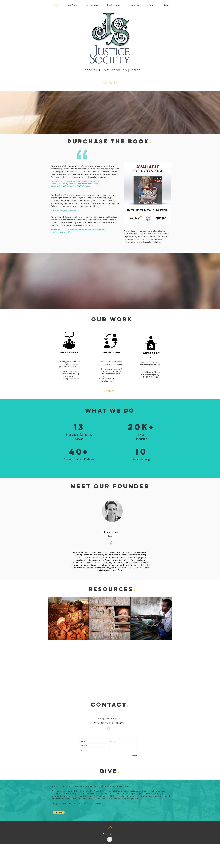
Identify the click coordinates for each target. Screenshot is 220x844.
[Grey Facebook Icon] (111, 543)
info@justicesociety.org (109, 718)
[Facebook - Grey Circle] (108, 729)
